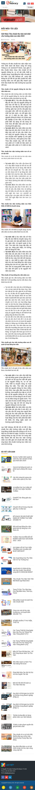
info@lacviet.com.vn (9, 773)
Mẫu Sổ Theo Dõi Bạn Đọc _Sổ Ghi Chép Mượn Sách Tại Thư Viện (23, 653)
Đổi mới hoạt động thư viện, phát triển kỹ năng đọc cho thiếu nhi (22, 528)
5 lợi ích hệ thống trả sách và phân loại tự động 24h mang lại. (22, 469)
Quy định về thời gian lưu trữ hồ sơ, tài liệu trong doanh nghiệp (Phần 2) (23, 695)
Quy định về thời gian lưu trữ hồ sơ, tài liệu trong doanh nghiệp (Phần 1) (23, 706)
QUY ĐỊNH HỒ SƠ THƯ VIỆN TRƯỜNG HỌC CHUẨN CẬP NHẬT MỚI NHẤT (22, 549)
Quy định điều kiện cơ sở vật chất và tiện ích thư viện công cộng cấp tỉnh (23, 748)
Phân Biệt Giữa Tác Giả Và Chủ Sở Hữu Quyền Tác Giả (23, 673)
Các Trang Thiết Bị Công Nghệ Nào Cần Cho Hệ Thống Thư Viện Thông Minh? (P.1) (23, 632)
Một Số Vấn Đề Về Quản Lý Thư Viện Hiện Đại (22, 684)
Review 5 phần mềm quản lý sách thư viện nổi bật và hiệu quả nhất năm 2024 (22, 458)
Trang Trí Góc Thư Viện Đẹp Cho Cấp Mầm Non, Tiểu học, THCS (22, 591)
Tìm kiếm (30, 7)
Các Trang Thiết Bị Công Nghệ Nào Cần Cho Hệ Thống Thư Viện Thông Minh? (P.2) (23, 642)
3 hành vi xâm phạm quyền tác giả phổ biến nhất (23, 725)
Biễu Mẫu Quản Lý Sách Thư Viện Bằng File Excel (22, 663)
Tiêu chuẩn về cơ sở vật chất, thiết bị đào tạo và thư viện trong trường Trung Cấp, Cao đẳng (23, 737)
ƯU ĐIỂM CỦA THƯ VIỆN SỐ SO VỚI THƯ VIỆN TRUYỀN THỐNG (22, 489)
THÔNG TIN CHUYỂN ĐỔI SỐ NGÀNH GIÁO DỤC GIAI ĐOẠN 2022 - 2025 (23, 538)
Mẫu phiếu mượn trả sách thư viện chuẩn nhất (23, 601)
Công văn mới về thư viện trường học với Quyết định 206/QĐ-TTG (21, 612)
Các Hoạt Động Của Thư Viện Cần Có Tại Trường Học (22, 559)
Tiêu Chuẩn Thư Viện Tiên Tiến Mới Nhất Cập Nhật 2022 (23, 580)
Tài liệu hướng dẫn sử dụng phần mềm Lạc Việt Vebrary (22, 716)
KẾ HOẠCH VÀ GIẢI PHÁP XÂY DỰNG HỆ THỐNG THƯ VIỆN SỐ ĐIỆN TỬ (23, 518)
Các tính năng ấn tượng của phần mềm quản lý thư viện (22, 478)
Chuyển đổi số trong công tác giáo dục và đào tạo (23, 508)
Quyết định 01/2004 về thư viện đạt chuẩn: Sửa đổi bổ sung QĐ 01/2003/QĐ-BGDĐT (23, 570)
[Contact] (28, 3)
